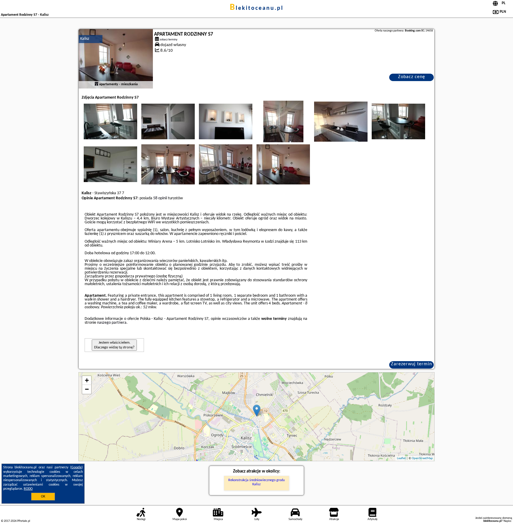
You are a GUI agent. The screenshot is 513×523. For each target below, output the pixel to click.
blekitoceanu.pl (257, 8)
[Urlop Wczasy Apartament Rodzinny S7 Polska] (110, 121)
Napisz (507, 521)
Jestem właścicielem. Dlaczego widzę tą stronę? (114, 345)
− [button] (87, 389)
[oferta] (96, 84)
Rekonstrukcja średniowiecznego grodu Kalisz (256, 482)
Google (76, 467)
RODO (28, 489)
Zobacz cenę (411, 77)
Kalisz (84, 39)
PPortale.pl (23, 521)
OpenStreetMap (422, 458)
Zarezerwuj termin (411, 364)
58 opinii (160, 198)
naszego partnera (111, 322)
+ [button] (87, 380)
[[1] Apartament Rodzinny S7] (116, 59)
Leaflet (401, 458)
